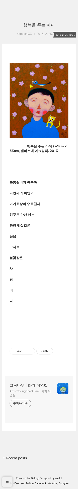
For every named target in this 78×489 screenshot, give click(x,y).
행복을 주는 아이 (39, 24)
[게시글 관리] (30, 351)
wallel (58, 478)
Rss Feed (15, 483)
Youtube (52, 483)
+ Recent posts (15, 458)
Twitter (30, 483)
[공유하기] (25, 351)
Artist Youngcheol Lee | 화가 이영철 (30, 393)
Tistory (35, 478)
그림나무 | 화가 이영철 (29, 385)
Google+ (64, 483)
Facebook (41, 483)
